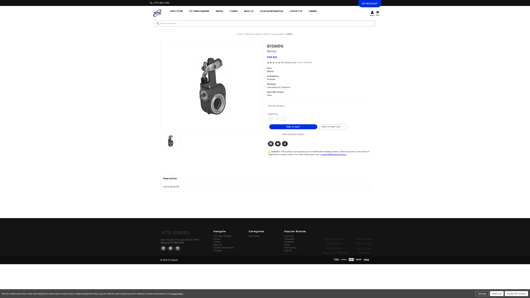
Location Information (223, 247)
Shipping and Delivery (334, 252)
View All (287, 250)
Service (216, 239)
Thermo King (290, 247)
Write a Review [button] (305, 62)
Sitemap (217, 250)
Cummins (289, 236)
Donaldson (289, 241)
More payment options (293, 134)
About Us (217, 244)
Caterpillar (289, 239)
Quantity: (273, 114)
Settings (482, 293)
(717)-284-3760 (161, 3)
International (334, 243)
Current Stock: (276, 106)
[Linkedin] (163, 248)
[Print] (284, 144)
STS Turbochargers (222, 236)
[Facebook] (270, 144)
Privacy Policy (364, 243)
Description (170, 178)
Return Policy (334, 248)
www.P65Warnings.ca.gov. (334, 154)
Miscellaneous (364, 239)
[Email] (277, 144)
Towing (216, 241)
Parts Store (254, 236)
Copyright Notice (334, 239)
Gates (287, 244)
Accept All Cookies (516, 293)
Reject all (496, 293)
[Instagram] (177, 248)
